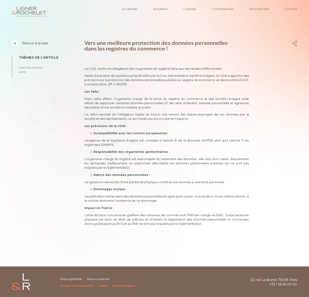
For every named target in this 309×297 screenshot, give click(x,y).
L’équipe (189, 9)
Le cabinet (129, 9)
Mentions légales (124, 285)
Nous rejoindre (71, 279)
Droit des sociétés (31, 68)
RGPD (22, 72)
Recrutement (259, 9)
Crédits (102, 285)
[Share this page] (294, 43)
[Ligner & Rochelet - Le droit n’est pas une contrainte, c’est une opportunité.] (29, 12)
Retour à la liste (34, 43)
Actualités (160, 9)
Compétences (222, 9)
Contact (291, 9)
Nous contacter (98, 279)
